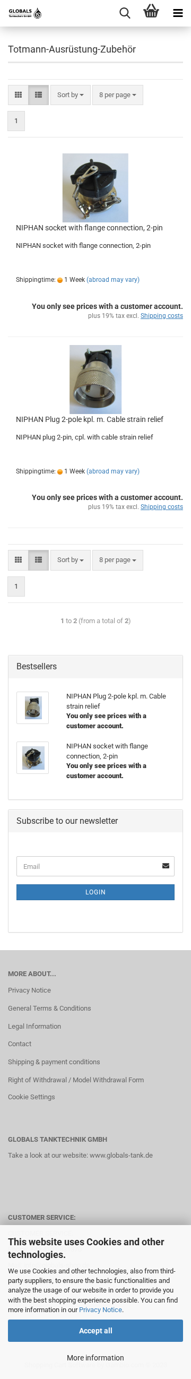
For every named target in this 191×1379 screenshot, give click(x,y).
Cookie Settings (31, 1097)
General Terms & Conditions (49, 1008)
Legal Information (34, 1026)
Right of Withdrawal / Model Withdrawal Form (76, 1080)
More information (95, 1358)
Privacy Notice (100, 1310)
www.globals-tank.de (121, 1155)
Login (95, 892)
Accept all (95, 1330)
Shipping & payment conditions (54, 1062)
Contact (19, 1044)
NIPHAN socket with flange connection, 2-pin (89, 227)
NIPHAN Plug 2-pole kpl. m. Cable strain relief (89, 419)
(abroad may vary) (113, 279)
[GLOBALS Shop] (21, 13)
